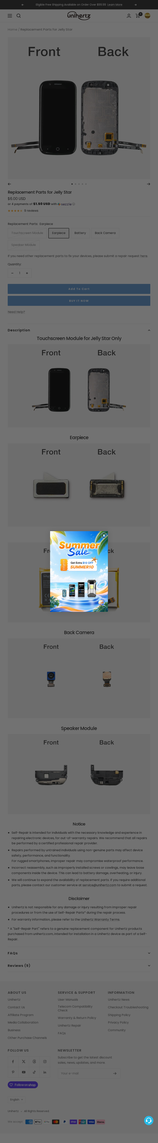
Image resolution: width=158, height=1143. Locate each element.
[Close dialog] (104, 535)
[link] (79, 571)
